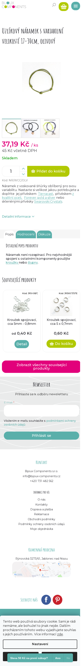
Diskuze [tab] (44, 234)
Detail (21, 344)
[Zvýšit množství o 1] (23, 168)
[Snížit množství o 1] (23, 174)
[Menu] (74, 5)
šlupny (33, 262)
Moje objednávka (41, 529)
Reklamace (41, 514)
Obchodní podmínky (41, 519)
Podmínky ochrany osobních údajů (41, 524)
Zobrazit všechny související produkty (42, 367)
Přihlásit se (41, 436)
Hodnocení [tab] (26, 234)
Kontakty (41, 504)
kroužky (12, 262)
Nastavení (40, 644)
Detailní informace (16, 216)
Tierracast (45, 194)
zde (60, 634)
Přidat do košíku (50, 171)
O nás (41, 499)
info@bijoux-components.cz (41, 476)
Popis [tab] (9, 234)
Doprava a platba (41, 509)
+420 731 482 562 (41, 481)
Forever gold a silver (39, 197)
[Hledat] (54, 5)
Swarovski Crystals (48, 201)
